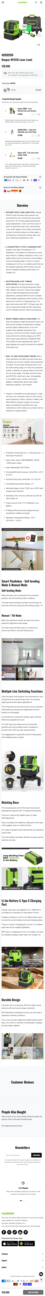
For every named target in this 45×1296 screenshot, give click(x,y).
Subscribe (36, 1155)
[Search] (36, 2)
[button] (21, 1200)
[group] (22, 27)
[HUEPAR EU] (22, 2)
